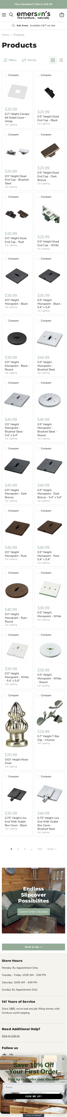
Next (50, 849)
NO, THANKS (33, 1104)
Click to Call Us (11, 1036)
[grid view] (53, 60)
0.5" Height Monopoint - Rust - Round (16, 617)
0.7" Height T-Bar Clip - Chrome (48, 738)
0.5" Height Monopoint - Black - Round (17, 365)
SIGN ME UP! (33, 1096)
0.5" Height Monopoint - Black (16, 302)
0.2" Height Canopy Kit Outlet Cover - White (17, 117)
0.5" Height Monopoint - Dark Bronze (16, 493)
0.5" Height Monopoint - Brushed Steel (46, 365)
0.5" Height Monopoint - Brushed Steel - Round (47, 429)
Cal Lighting (11, 124)
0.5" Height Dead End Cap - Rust (15, 240)
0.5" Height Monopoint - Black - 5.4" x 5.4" (49, 303)
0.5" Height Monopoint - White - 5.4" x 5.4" (17, 677)
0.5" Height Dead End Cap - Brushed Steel (17, 179)
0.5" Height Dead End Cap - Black (48, 118)
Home (5, 34)
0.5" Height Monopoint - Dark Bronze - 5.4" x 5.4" (49, 493)
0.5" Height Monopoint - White (49, 614)
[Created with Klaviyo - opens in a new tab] (33, 1115)
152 (39, 849)
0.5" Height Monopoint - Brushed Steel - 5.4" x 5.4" (14, 429)
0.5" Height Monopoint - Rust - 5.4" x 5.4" (49, 555)
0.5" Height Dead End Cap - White (48, 243)
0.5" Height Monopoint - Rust (15, 554)
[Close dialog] (63, 1058)
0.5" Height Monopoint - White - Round (49, 678)
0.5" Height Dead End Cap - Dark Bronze (48, 176)
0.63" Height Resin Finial (16, 761)
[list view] (61, 60)
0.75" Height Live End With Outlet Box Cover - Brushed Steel (48, 823)
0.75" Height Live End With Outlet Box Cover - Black (16, 821)
